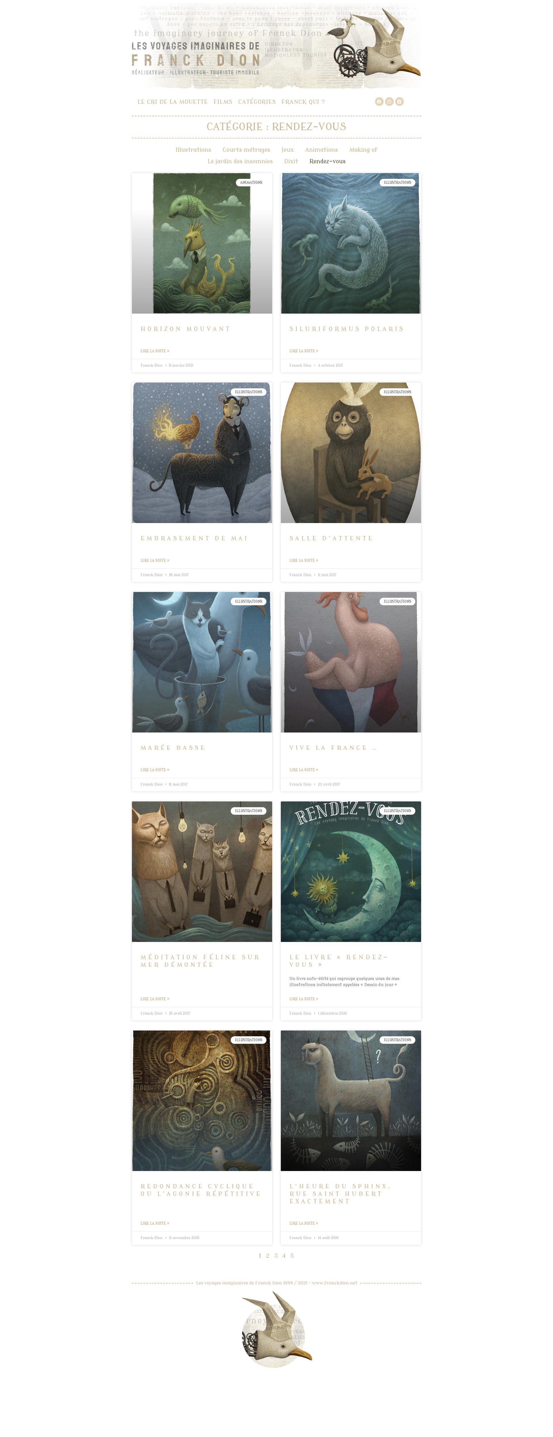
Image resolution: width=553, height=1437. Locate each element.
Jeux (288, 150)
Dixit (291, 161)
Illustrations (193, 150)
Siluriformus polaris (347, 328)
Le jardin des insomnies (240, 161)
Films (223, 102)
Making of (363, 150)
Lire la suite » (155, 351)
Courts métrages (246, 150)
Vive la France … (334, 747)
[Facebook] (379, 101)
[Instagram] (389, 101)
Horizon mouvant (186, 328)
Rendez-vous (328, 161)
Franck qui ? (303, 102)
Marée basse (174, 747)
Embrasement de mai (195, 538)
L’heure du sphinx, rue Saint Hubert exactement (340, 1194)
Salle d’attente (331, 538)
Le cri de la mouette (173, 102)
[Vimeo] (399, 101)
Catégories (257, 102)
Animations (321, 150)
